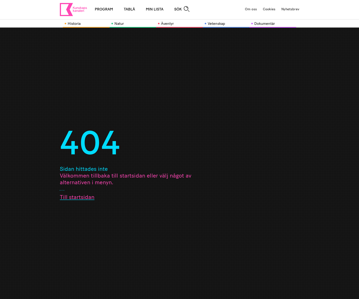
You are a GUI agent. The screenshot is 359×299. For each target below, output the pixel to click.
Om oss (251, 9)
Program (104, 9)
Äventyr (167, 24)
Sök (178, 9)
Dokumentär (264, 24)
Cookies (269, 9)
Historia (74, 24)
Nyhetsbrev (290, 9)
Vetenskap (216, 24)
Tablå (129, 9)
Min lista (154, 9)
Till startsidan (77, 198)
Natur (119, 24)
